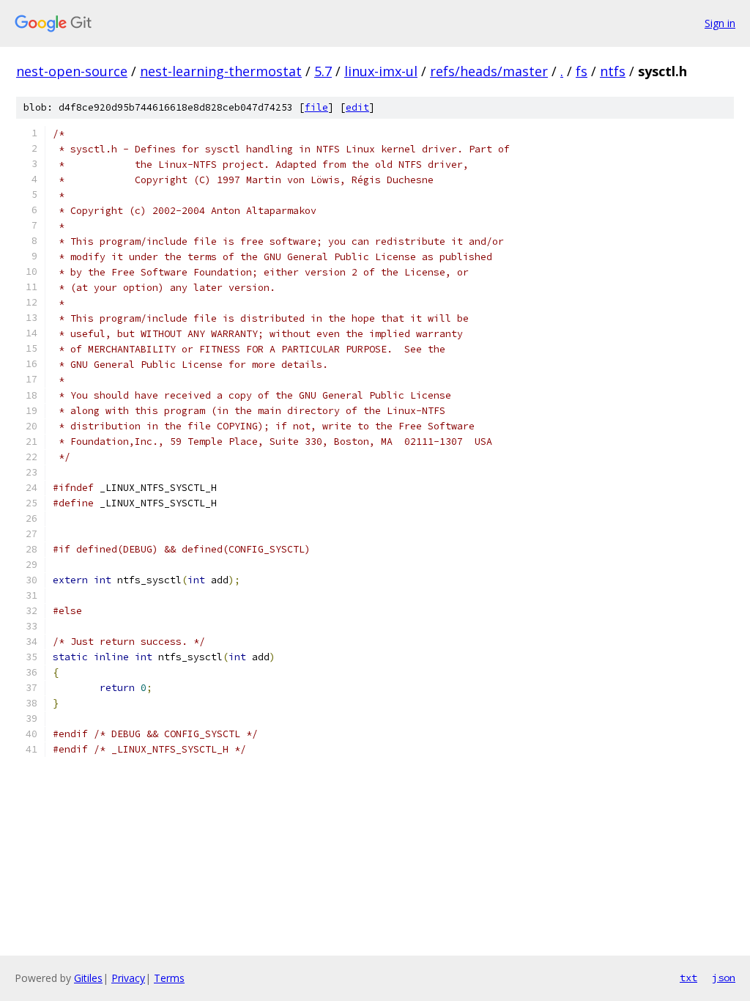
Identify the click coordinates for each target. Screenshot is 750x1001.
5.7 (323, 71)
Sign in (720, 23)
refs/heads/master (489, 71)
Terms (169, 978)
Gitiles (88, 978)
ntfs (612, 71)
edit (357, 107)
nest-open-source (71, 71)
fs (581, 71)
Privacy (128, 978)
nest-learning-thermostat (221, 71)
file (316, 107)
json (723, 977)
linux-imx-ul (380, 71)
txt (688, 977)
